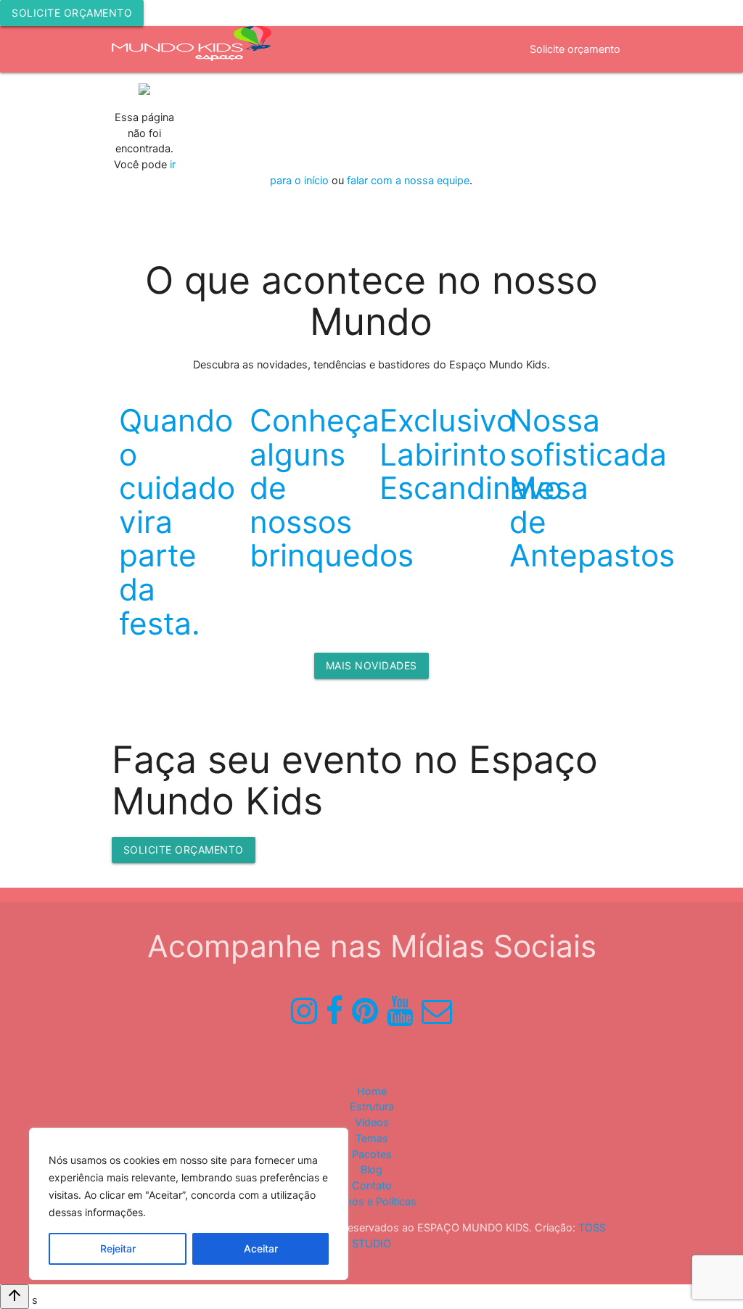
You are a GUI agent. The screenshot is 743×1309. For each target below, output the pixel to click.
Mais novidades (371, 665)
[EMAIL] (437, 1011)
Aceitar (261, 1248)
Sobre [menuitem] (254, 95)
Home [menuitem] (203, 95)
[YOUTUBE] (400, 1011)
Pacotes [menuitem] (600, 95)
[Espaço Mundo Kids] (191, 51)
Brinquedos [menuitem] (333, 142)
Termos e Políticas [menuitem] (371, 1201)
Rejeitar (118, 1248)
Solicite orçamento (72, 13)
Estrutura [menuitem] (262, 142)
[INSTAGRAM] (304, 1011)
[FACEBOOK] (334, 1011)
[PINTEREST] (365, 1011)
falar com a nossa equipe (408, 180)
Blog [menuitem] (371, 1169)
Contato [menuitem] (372, 1185)
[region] (188, 1204)
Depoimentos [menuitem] (526, 95)
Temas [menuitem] (455, 95)
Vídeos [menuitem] (400, 142)
